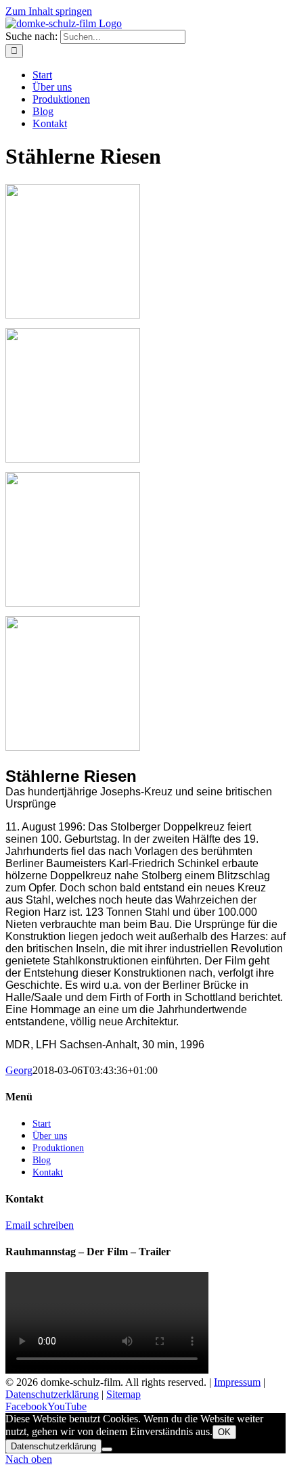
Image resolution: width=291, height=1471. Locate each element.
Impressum (237, 1382)
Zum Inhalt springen (48, 11)
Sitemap (123, 1394)
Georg (18, 1070)
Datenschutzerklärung (52, 1394)
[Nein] (107, 1449)
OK (224, 1432)
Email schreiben (39, 1225)
